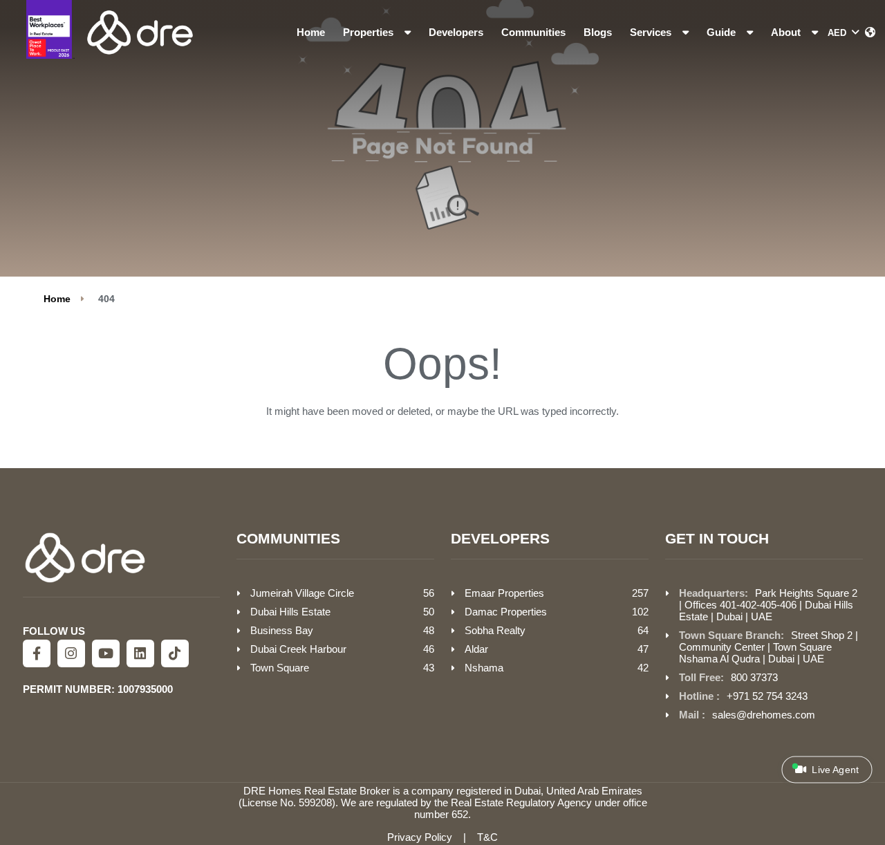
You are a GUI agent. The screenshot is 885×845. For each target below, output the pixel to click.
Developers (456, 32)
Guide (722, 32)
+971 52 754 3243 (767, 696)
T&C (487, 837)
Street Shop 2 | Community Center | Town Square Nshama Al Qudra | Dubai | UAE (768, 647)
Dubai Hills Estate (290, 612)
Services (652, 32)
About (787, 32)
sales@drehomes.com (763, 715)
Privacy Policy (419, 837)
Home (311, 32)
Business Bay (281, 630)
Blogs (598, 32)
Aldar (476, 649)
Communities (533, 32)
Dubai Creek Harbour (298, 649)
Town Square (279, 668)
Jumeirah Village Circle (302, 593)
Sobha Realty (495, 630)
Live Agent (834, 770)
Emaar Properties (504, 593)
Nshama (484, 668)
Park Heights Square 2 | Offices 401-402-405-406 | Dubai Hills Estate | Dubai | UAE (768, 604)
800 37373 (754, 677)
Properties (369, 32)
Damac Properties (506, 612)
